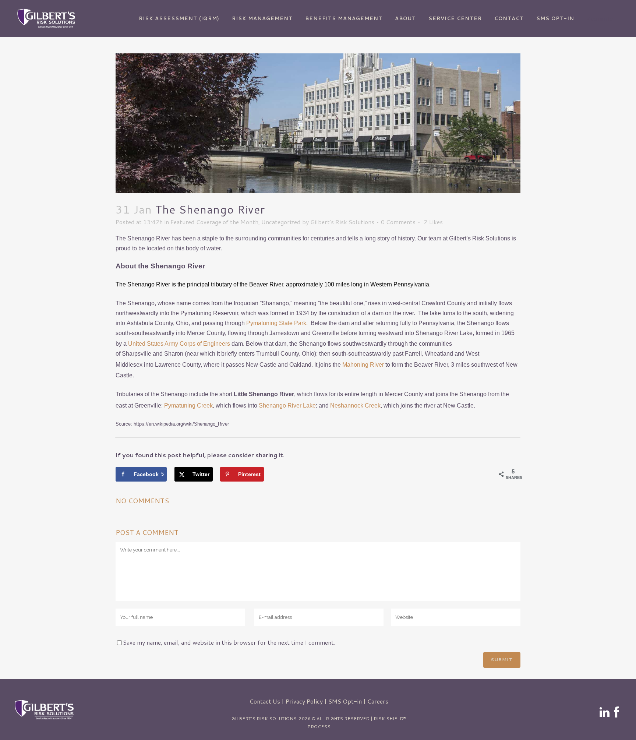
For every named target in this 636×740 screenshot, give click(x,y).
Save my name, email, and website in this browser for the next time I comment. (229, 642)
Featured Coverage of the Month (214, 222)
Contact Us (265, 701)
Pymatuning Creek (188, 405)
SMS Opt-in (345, 701)
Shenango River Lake (287, 405)
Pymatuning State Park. (277, 323)
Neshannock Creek (355, 405)
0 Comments (398, 222)
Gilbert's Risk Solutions (342, 222)
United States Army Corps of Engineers (179, 344)
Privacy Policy (304, 701)
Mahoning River (363, 365)
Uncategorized (281, 222)
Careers (377, 701)
